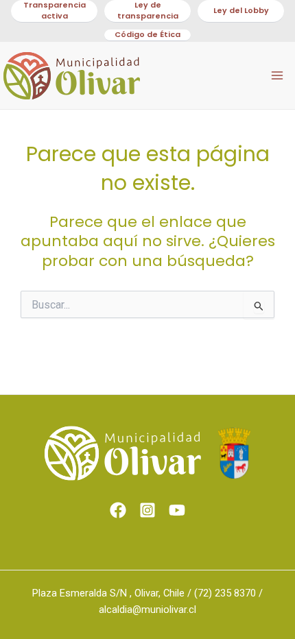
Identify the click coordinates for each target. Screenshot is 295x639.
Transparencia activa (54, 10)
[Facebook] (118, 510)
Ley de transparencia (147, 10)
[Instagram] (147, 510)
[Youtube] (177, 510)
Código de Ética (147, 34)
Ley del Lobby (241, 10)
